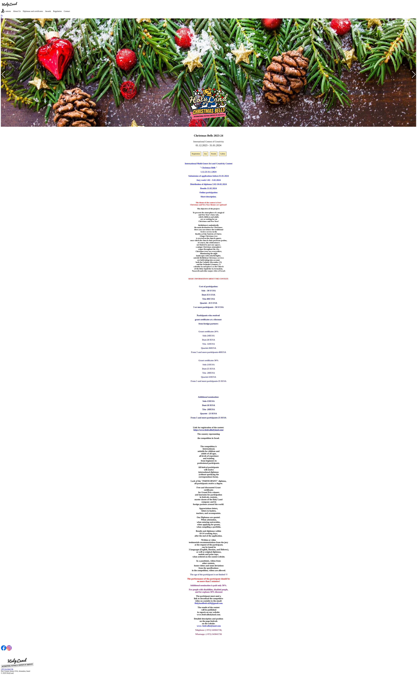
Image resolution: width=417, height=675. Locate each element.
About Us (17, 11)
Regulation (57, 11)
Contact (67, 11)
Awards (48, 11)
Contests (7, 11)
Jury (205, 154)
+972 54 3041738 (7, 669)
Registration (196, 154)
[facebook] (3, 650)
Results (213, 154)
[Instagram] (9, 650)
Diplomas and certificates (33, 11)
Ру (2, 15)
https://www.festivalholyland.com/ (209, 430)
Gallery (222, 154)
